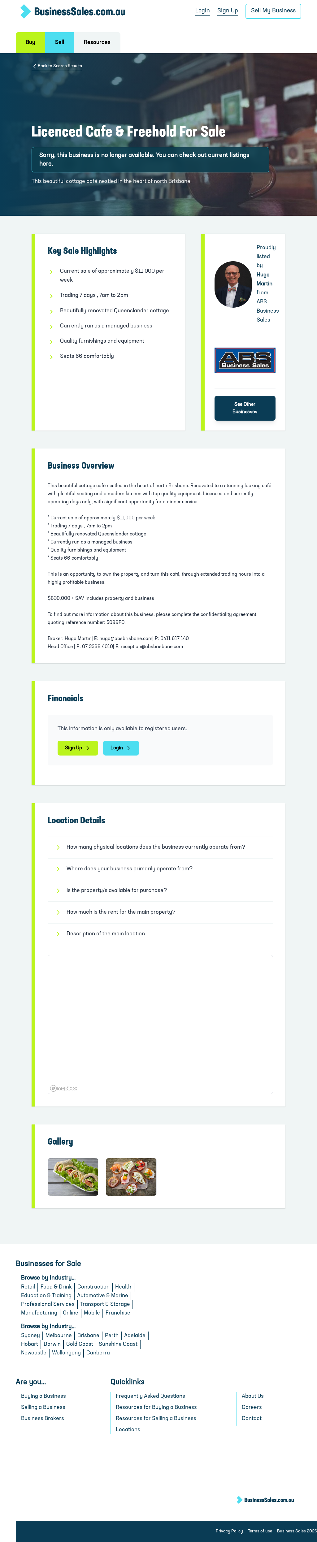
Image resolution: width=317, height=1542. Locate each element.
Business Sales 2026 (297, 1531)
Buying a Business (43, 1396)
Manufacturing (39, 1313)
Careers (252, 1407)
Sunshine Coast (118, 1344)
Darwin (52, 1344)
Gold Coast (79, 1344)
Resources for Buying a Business (156, 1407)
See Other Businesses (244, 408)
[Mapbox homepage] (63, 1088)
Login (202, 11)
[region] (160, 1024)
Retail (28, 1287)
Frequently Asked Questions (150, 1396)
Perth (112, 1336)
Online (70, 1313)
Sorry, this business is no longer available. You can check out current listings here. (144, 159)
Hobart (29, 1344)
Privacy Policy (229, 1531)
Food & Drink (56, 1287)
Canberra (98, 1353)
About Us (253, 1396)
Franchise (118, 1313)
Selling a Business (43, 1407)
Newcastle (33, 1353)
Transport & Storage (105, 1304)
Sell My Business (273, 11)
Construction (93, 1287)
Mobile (92, 1313)
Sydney (30, 1336)
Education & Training (46, 1296)
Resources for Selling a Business (156, 1419)
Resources (97, 42)
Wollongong (66, 1353)
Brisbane (88, 1336)
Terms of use (260, 1531)
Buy (30, 42)
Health (123, 1287)
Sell (59, 42)
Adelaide (134, 1336)
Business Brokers (42, 1419)
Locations (128, 1430)
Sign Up (227, 11)
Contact (252, 1419)
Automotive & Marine (102, 1296)
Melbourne (59, 1336)
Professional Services (48, 1304)
